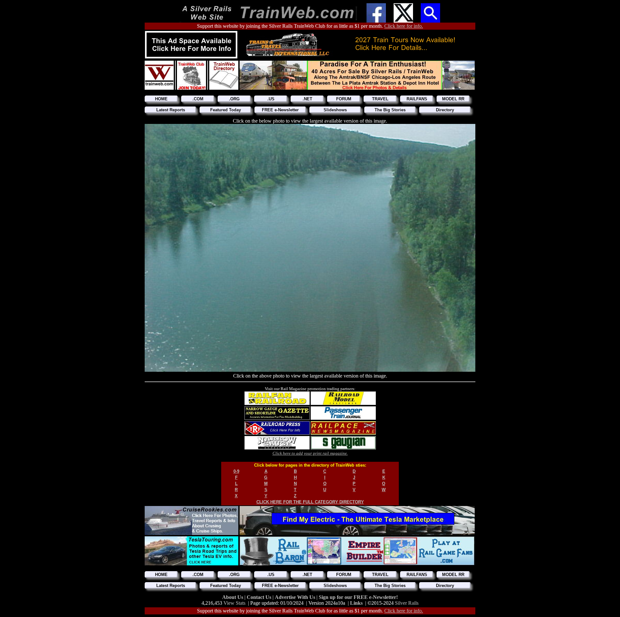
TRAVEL (380, 98)
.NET (307, 98)
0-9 (236, 471)
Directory (445, 109)
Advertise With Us (295, 597)
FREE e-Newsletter (280, 109)
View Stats (234, 603)
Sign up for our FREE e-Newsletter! (358, 597)
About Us (233, 597)
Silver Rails (406, 603)
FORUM (343, 98)
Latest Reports (170, 109)
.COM (197, 98)
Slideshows (335, 109)
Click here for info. (403, 26)
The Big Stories (390, 109)
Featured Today (225, 109)
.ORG (234, 98)
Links (356, 603)
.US (270, 98)
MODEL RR (453, 98)
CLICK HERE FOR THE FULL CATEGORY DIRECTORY (310, 502)
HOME (161, 98)
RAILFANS (417, 98)
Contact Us (260, 597)
